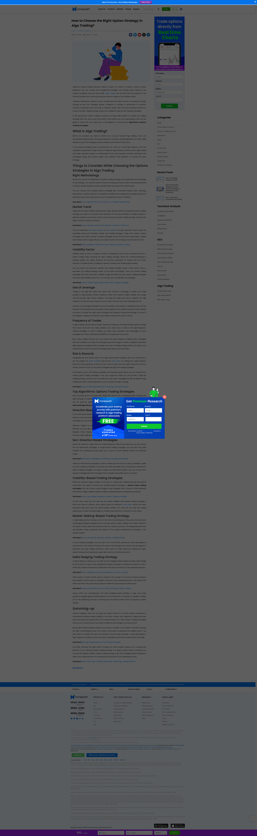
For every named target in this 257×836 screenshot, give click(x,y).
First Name (131, 406)
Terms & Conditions (148, 431)
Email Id (148, 406)
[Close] (164, 397)
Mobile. (129, 415)
